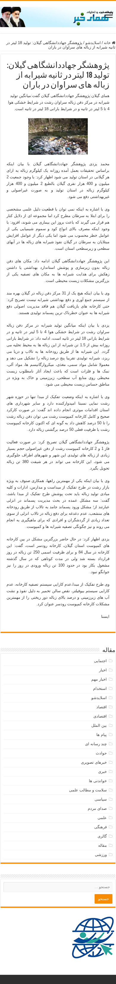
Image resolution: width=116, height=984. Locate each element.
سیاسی (101, 799)
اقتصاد (101, 707)
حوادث (101, 753)
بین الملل (99, 725)
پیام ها (101, 734)
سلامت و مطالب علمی (88, 790)
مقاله (102, 845)
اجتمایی (100, 661)
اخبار (103, 670)
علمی (102, 817)
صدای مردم (97, 808)
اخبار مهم (99, 679)
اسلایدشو (93, 42)
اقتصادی (100, 716)
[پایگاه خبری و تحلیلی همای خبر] (58, 16)
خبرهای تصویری (94, 762)
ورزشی (101, 854)
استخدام (100, 688)
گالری (102, 836)
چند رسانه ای (96, 744)
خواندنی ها (98, 781)
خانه (108, 42)
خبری (102, 771)
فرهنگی (100, 827)
